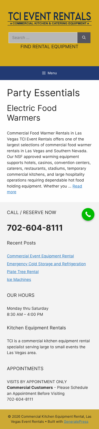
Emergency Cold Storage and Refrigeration (46, 264)
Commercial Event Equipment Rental (40, 256)
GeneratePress (76, 421)
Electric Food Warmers (32, 112)
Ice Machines (19, 279)
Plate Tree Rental (23, 271)
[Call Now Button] (88, 214)
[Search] (83, 37)
